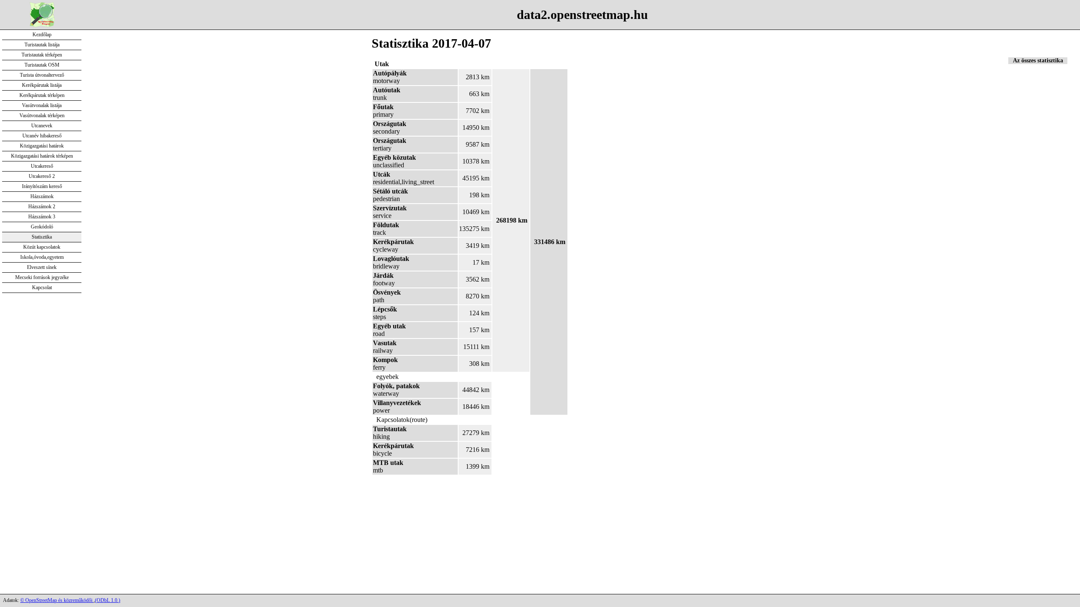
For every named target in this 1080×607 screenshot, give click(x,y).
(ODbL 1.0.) (107, 600)
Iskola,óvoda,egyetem (42, 257)
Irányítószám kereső (42, 186)
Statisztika (42, 237)
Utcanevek (41, 126)
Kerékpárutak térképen (42, 95)
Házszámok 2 (41, 206)
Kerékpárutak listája (42, 85)
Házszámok (42, 196)
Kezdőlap (41, 35)
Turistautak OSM (41, 65)
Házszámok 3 (41, 217)
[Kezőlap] (42, 25)
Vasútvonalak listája (42, 105)
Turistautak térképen (42, 55)
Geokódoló (42, 227)
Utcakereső (42, 166)
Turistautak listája (41, 45)
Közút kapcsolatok (41, 247)
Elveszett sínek (42, 267)
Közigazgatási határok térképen (42, 156)
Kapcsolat (42, 287)
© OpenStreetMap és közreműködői (57, 600)
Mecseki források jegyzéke (42, 277)
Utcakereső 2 (42, 176)
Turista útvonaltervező (42, 75)
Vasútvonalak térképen (42, 115)
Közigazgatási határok (42, 146)
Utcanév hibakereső (42, 136)
